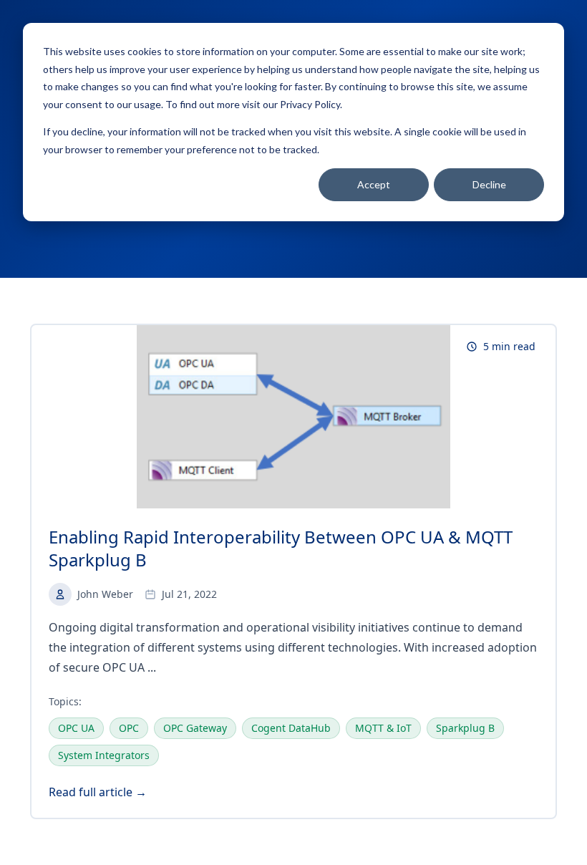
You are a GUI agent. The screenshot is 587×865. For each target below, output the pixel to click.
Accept (373, 184)
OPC (129, 728)
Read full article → (98, 792)
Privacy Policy (310, 104)
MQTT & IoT (383, 728)
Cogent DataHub (291, 728)
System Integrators (104, 755)
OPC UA (76, 728)
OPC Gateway (195, 728)
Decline (489, 184)
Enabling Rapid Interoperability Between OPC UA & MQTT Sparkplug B (281, 548)
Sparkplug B (465, 728)
